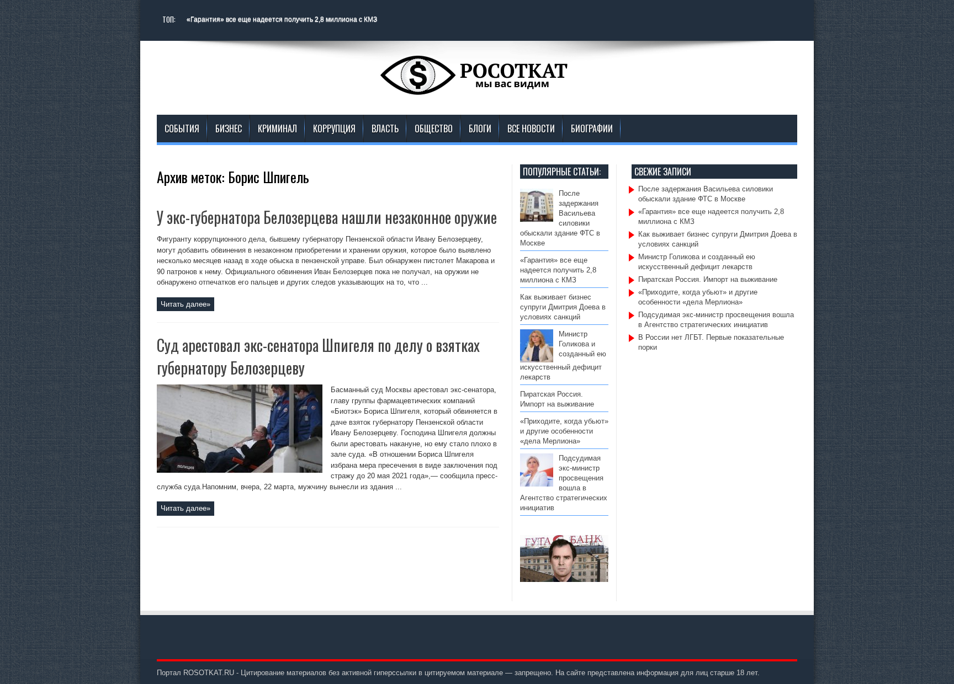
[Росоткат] (477, 87)
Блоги (480, 128)
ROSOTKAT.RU (208, 673)
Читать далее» (185, 304)
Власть (385, 128)
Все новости (531, 128)
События (182, 128)
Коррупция (334, 128)
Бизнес (228, 128)
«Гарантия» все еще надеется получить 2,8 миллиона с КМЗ (282, 19)
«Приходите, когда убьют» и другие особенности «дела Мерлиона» (564, 431)
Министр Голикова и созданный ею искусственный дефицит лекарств (563, 355)
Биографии (592, 128)
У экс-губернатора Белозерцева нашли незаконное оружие (327, 217)
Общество (434, 128)
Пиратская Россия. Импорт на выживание (707, 279)
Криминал (277, 128)
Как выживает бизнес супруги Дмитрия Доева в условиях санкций (563, 307)
